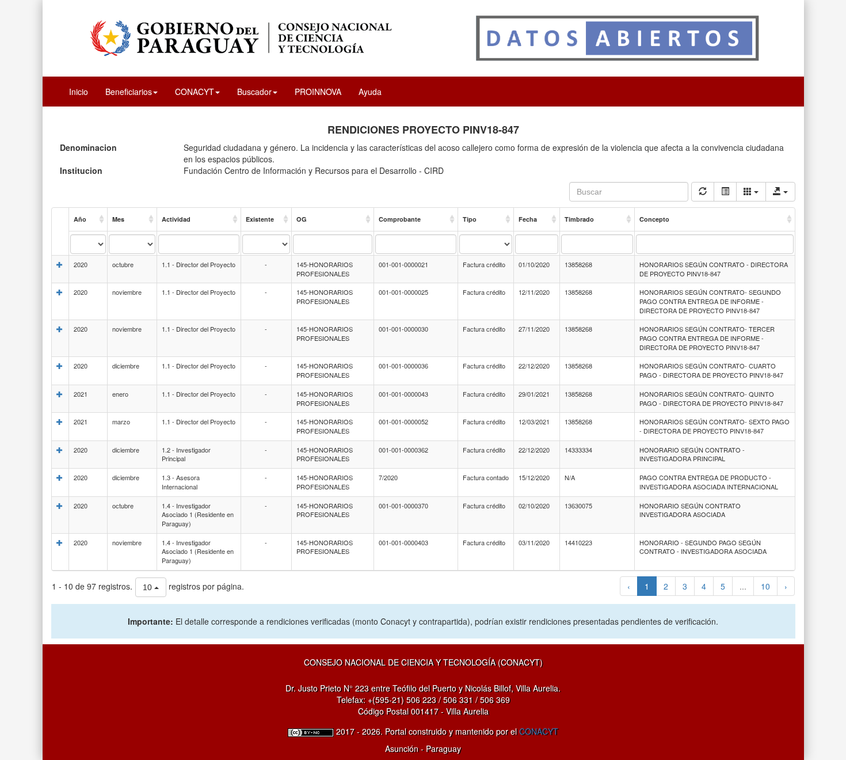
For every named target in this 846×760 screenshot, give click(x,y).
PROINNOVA (318, 91)
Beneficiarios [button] (128, 91)
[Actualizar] (702, 192)
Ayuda (370, 91)
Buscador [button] (254, 91)
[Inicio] (423, 37)
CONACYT (538, 731)
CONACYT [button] (194, 91)
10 (765, 586)
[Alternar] (725, 192)
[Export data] (780, 192)
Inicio (78, 91)
